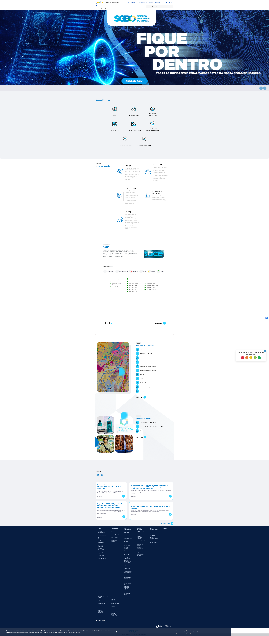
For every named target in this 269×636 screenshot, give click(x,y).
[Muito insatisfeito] (242, 357)
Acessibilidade (158, 2)
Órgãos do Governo (131, 2)
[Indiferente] (251, 357)
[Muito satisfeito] (259, 357)
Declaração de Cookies (74, 632)
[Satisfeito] (255, 357)
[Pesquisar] (172, 6)
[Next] (265, 88)
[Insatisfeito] (247, 357)
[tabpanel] (134, 47)
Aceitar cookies (195, 632)
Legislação (151, 2)
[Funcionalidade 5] (167, 2)
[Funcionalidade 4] (164, 2)
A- (171, 2)
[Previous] (261, 88)
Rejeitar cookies (181, 632)
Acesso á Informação (142, 2)
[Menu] (97, 6)
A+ (169, 2)
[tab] (123, 87)
